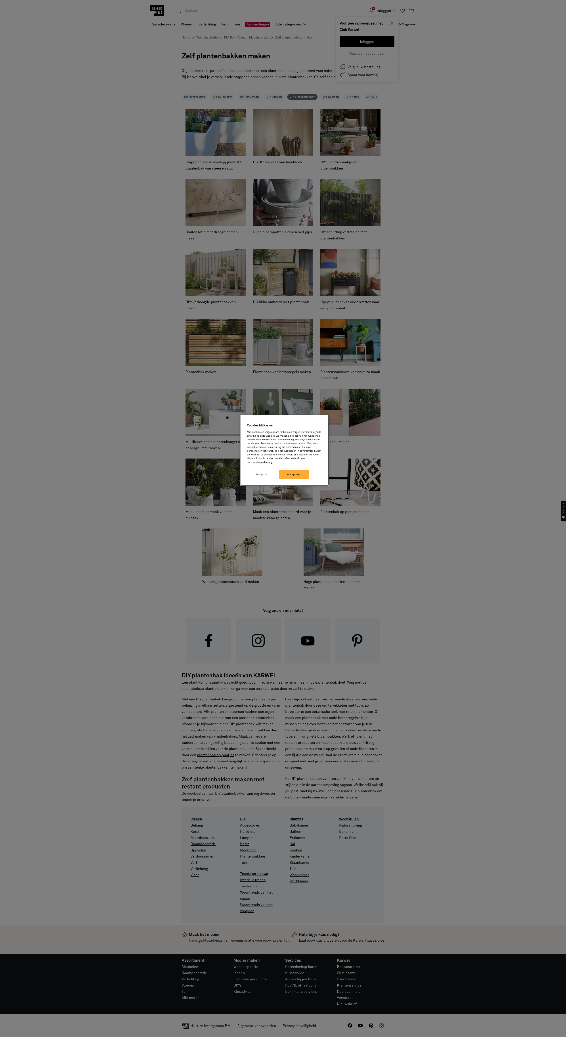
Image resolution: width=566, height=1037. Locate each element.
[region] (284, 450)
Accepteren (294, 474)
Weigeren (262, 474)
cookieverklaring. (263, 462)
